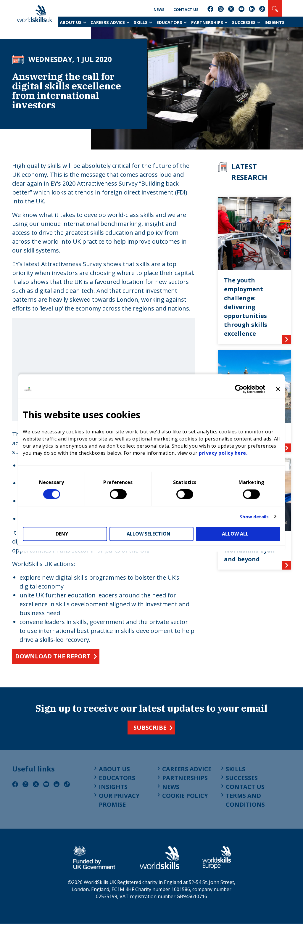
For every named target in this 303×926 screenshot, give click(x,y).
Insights (275, 22)
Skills (141, 22)
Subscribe (149, 728)
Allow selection (148, 534)
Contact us (186, 9)
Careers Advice (108, 22)
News (159, 9)
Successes (244, 22)
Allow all (235, 534)
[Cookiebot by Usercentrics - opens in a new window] (239, 389)
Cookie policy (185, 796)
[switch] (118, 494)
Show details (254, 517)
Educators (169, 22)
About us (71, 22)
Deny (62, 534)
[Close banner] (278, 389)
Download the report (53, 656)
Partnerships (207, 22)
